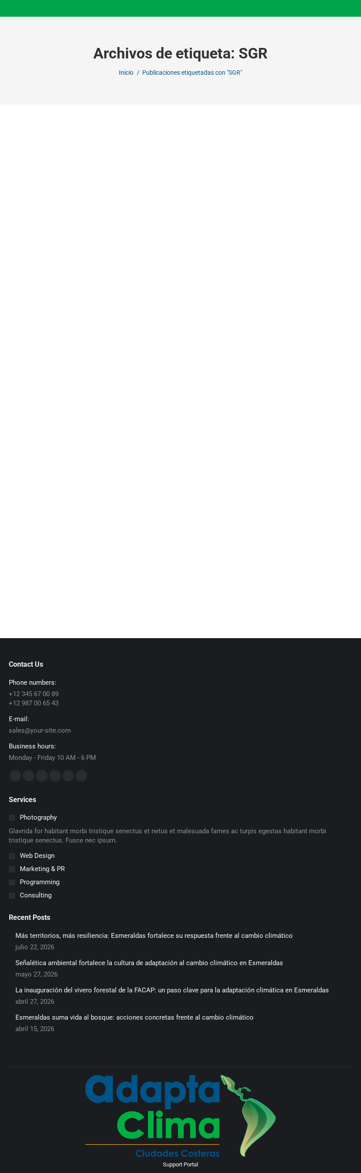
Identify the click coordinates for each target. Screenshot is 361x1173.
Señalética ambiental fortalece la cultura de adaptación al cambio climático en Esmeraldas (149, 963)
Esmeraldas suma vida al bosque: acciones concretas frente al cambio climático (134, 1017)
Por (64, 544)
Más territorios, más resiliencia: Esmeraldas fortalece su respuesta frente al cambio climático (154, 936)
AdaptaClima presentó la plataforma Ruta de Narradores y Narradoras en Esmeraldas (180, 524)
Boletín (28, 544)
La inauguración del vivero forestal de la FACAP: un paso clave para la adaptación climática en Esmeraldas (172, 990)
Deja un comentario (160, 544)
